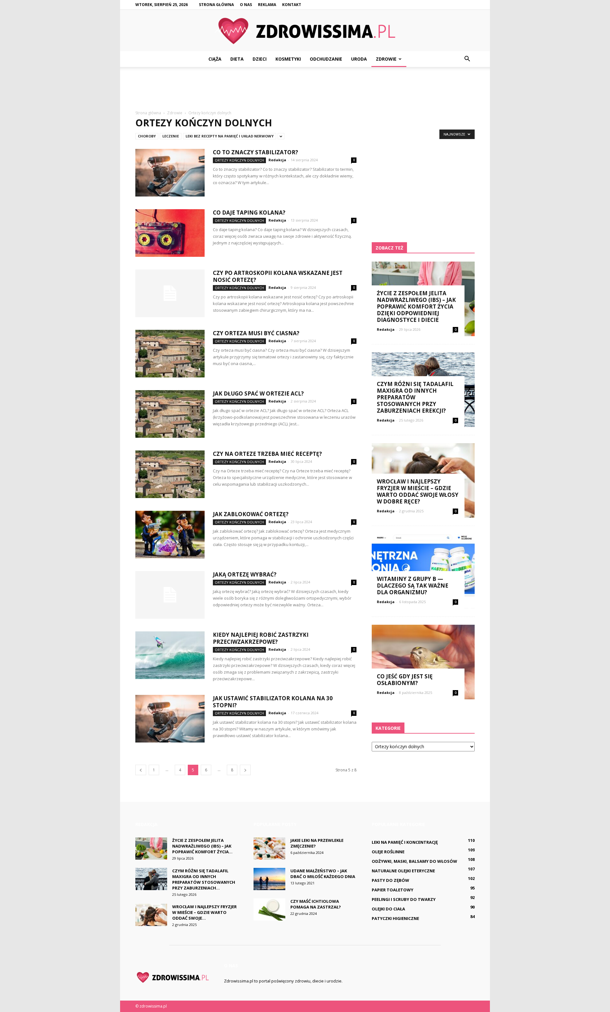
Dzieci (260, 59)
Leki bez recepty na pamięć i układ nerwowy (230, 136)
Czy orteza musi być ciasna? (256, 333)
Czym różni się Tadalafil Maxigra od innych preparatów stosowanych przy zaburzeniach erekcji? (415, 397)
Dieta (237, 59)
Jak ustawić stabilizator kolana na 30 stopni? (273, 702)
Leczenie (170, 136)
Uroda (359, 59)
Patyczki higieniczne (395, 918)
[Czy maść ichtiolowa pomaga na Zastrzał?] (269, 909)
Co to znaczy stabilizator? (255, 152)
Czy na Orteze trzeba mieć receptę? (267, 453)
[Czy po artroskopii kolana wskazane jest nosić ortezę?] (170, 293)
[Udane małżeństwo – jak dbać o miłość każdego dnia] (269, 879)
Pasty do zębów (390, 880)
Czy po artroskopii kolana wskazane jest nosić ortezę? (277, 276)
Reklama (267, 4)
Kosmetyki (288, 59)
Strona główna (216, 4)
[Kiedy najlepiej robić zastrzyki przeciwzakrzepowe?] (170, 655)
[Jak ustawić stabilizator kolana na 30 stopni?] (170, 718)
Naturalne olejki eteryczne (403, 871)
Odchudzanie (326, 59)
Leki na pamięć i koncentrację (405, 842)
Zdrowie (386, 59)
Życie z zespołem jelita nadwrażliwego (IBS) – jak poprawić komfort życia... (202, 846)
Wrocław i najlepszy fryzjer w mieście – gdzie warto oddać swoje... (204, 912)
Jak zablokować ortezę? (250, 514)
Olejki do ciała (388, 909)
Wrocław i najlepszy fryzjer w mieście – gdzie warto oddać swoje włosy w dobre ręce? (417, 491)
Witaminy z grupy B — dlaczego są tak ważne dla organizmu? (412, 585)
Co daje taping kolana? (249, 212)
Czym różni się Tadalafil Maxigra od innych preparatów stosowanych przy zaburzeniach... (203, 879)
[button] (467, 59)
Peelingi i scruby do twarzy (404, 899)
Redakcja (277, 159)
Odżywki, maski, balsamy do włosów (414, 861)
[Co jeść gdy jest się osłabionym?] (423, 662)
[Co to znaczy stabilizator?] (170, 172)
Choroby (147, 136)
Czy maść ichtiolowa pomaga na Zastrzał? (315, 904)
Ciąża (214, 59)
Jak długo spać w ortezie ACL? (258, 393)
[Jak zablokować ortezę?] (170, 534)
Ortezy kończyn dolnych (239, 160)
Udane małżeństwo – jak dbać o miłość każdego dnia (322, 873)
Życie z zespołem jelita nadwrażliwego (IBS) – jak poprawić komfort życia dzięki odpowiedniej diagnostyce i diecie (416, 306)
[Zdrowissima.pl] (305, 31)
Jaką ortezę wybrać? (244, 574)
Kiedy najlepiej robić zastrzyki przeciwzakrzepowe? (260, 638)
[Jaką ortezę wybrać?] (170, 595)
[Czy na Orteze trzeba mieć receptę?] (170, 474)
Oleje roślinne (388, 852)
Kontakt (291, 4)
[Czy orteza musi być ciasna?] (170, 353)
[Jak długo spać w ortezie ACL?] (170, 414)
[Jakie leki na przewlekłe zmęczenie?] (269, 848)
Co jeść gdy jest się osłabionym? (405, 680)
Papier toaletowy (392, 890)
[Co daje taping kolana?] (170, 233)
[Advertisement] (305, 89)
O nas (246, 4)
